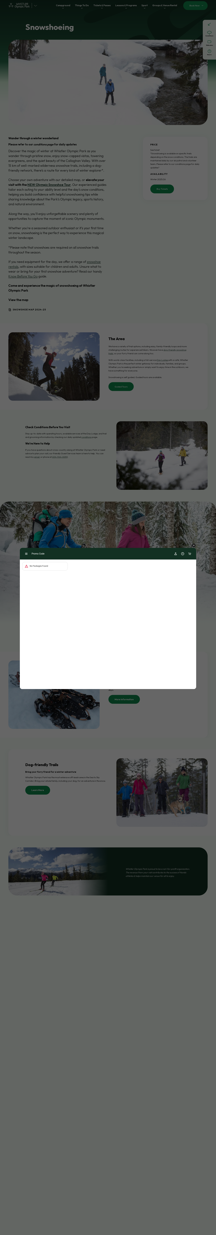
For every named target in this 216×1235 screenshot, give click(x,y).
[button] (193, 545)
